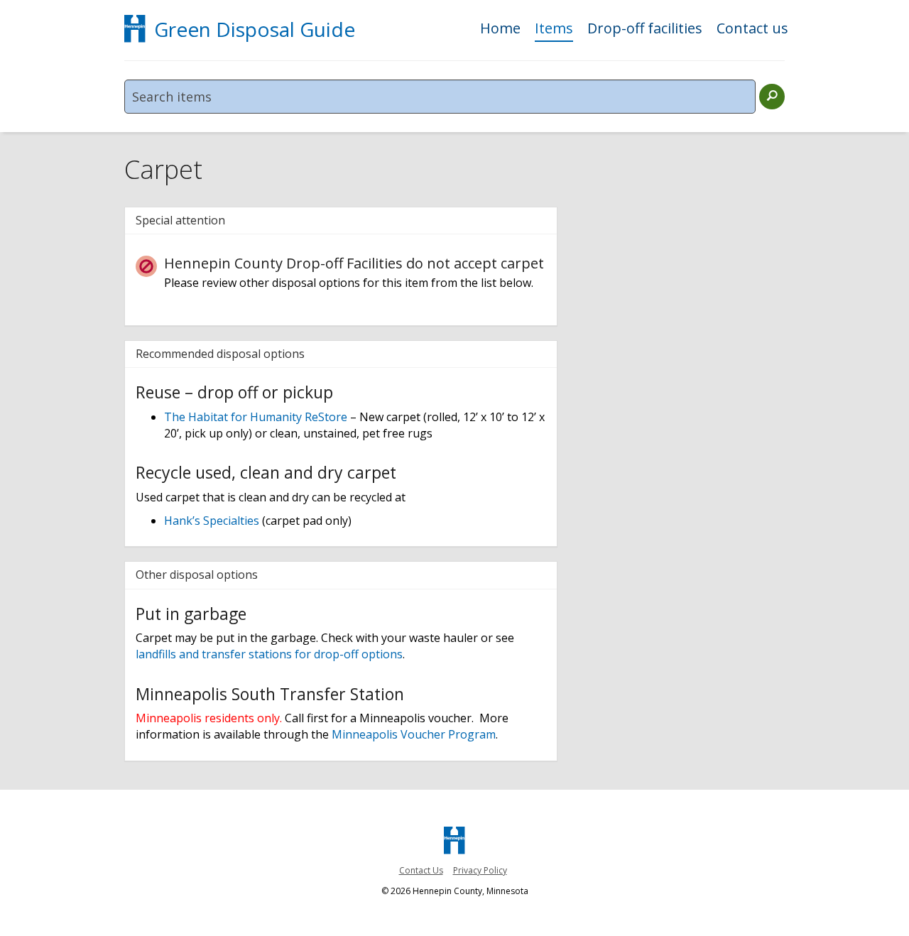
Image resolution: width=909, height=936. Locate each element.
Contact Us (421, 870)
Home (500, 29)
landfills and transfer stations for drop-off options (269, 654)
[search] (772, 96)
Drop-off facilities (644, 29)
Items (554, 29)
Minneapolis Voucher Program (414, 734)
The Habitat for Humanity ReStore (255, 417)
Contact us (752, 29)
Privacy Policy (480, 870)
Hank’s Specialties (211, 520)
